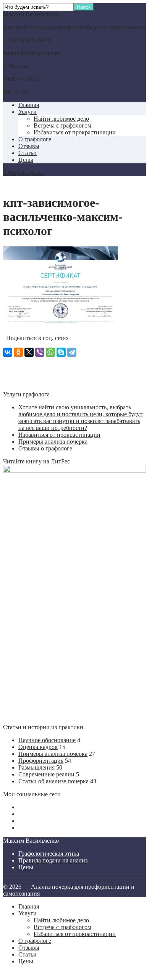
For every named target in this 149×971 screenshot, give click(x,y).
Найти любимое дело (61, 118)
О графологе (34, 139)
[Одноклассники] (18, 352)
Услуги (27, 112)
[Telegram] (71, 352)
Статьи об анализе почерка (53, 781)
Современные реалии (46, 774)
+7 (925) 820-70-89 (27, 40)
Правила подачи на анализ (52, 860)
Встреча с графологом (62, 125)
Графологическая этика (48, 853)
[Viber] (39, 352)
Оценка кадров (38, 747)
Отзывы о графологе (45, 448)
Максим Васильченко (31, 14)
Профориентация (40, 760)
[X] (29, 352)
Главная (28, 105)
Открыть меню (23, 172)
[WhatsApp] (50, 352)
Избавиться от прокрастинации (75, 132)
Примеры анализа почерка (52, 441)
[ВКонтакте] (7, 352)
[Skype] (61, 352)
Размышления (36, 767)
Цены (25, 160)
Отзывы (28, 146)
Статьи (27, 153)
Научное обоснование (47, 740)
